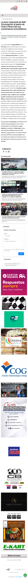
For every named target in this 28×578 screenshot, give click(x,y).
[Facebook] (24, 1)
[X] (22, 1)
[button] (17, 1)
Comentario (6, 238)
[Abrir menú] (2, 15)
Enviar (21, 253)
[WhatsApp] (19, 1)
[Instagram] (26, 1)
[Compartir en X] (6, 152)
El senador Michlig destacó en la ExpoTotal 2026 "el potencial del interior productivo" (13, 217)
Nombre (5, 233)
